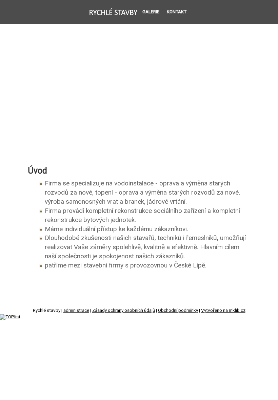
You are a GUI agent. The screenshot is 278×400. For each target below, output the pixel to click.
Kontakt (176, 11)
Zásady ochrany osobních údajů (123, 310)
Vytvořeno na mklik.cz (223, 310)
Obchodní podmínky (178, 310)
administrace (76, 310)
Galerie (150, 11)
